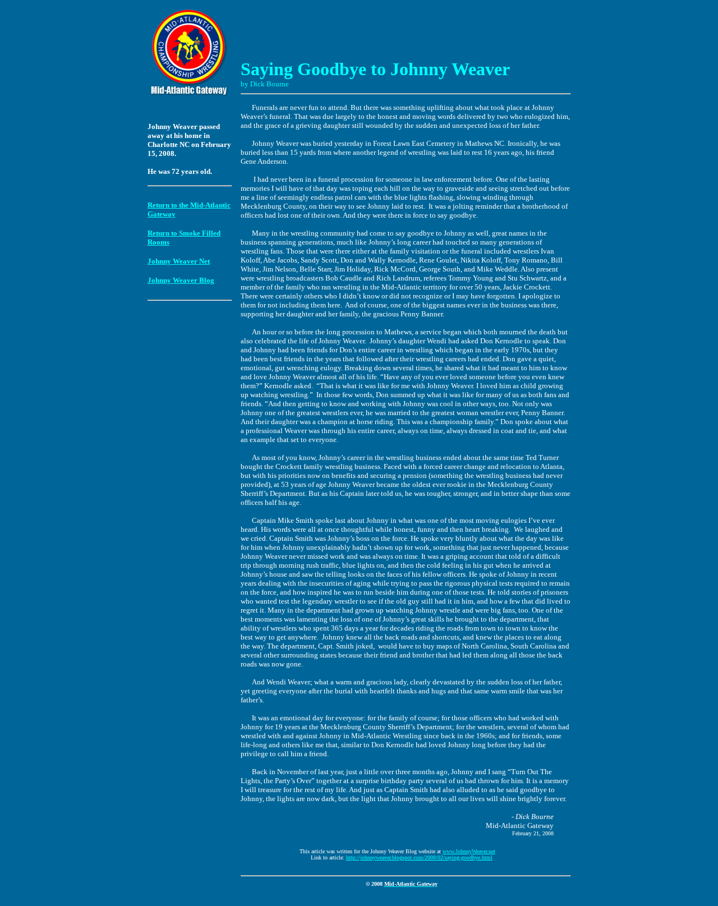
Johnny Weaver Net (179, 261)
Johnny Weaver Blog (181, 280)
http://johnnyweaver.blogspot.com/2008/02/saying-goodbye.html (419, 857)
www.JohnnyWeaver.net (469, 851)
